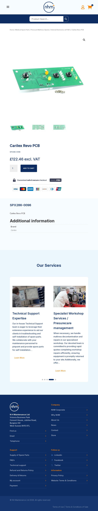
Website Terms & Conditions (63, 480)
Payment (14, 486)
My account (15, 480)
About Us (55, 420)
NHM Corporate (58, 410)
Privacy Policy (57, 475)
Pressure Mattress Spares (40, 30)
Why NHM (55, 415)
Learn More (19, 371)
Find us (13, 431)
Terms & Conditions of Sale (76, 507)
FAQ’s (12, 460)
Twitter (57, 465)
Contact (54, 430)
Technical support (18, 465)
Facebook (58, 460)
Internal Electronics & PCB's (61, 30)
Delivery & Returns (18, 475)
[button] (84, 40)
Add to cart (28, 168)
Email (12, 436)
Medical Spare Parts (22, 30)
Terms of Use (58, 507)
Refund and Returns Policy (22, 470)
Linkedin (58, 455)
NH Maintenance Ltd (20, 500)
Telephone (15, 441)
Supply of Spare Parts (19, 455)
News (53, 425)
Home (12, 30)
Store (53, 435)
